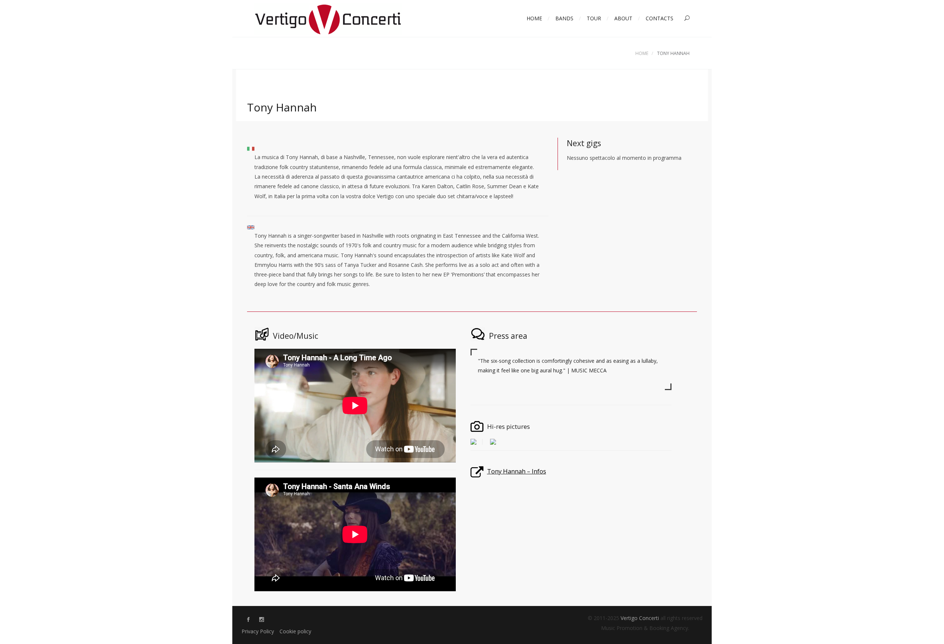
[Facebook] (248, 620)
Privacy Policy (258, 631)
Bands (564, 18)
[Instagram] (261, 620)
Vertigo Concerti (640, 617)
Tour (594, 18)
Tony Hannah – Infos (516, 471)
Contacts (659, 18)
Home (534, 18)
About (623, 18)
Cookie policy (295, 631)
